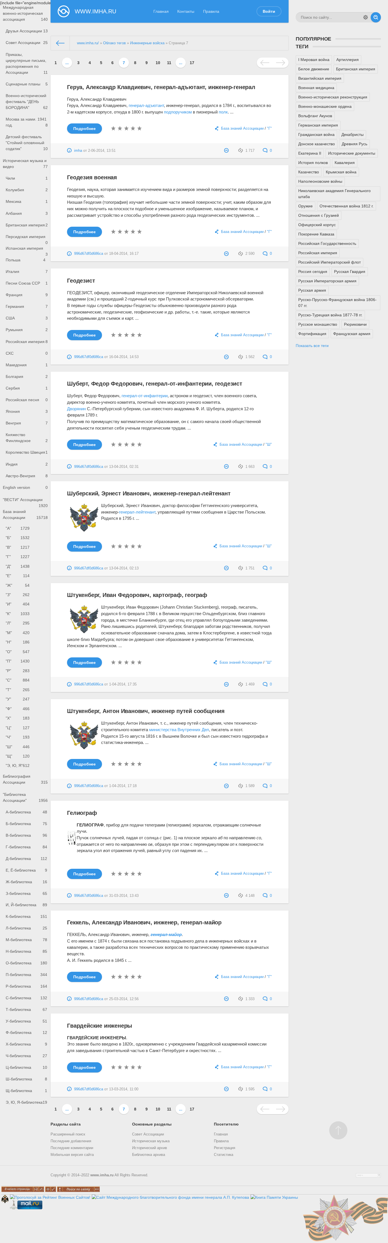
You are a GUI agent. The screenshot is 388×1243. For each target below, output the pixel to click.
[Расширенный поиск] (365, 17)
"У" (18, 699)
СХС (27, 353)
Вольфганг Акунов (315, 115)
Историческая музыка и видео (25, 163)
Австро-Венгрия (27, 476)
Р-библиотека (26, 986)
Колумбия (27, 190)
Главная (161, 11)
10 (158, 62)
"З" (18, 594)
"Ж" (18, 585)
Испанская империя (27, 250)
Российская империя (27, 341)
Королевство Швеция (27, 452)
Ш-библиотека (26, 1079)
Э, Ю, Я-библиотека (26, 1102)
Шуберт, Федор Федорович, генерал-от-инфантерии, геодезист (154, 383)
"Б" (18, 537)
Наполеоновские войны (320, 181)
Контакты (185, 11)
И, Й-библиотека (26, 905)
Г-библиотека (26, 847)
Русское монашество (317, 324)
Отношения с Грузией (318, 215)
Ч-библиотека (26, 1055)
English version (25, 487)
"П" (18, 661)
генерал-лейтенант (137, 512)
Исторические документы (351, 153)
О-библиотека (26, 963)
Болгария (27, 376)
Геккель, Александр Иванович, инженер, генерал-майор (144, 922)
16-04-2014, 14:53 (124, 357)
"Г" (18, 556)
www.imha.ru (102, 1175)
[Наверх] (338, 1130)
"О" (18, 651)
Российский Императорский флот (329, 262)
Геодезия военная (92, 177)
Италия (27, 271)
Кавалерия (345, 162)
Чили (27, 178)
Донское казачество (316, 144)
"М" (18, 632)
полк (223, 112)
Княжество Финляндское (27, 437)
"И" (18, 604)
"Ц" (18, 727)
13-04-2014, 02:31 (124, 467)
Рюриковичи (355, 324)
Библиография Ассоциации (25, 779)
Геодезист (81, 280)
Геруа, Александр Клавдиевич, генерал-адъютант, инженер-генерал (161, 87)
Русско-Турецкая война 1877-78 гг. (330, 315)
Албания (27, 213)
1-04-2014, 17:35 (123, 684)
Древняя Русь (354, 144)
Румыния (27, 329)
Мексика (27, 201)
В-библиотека (26, 835)
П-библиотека (26, 974)
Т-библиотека (26, 1009)
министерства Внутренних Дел (179, 729)
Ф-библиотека (26, 1032)
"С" (18, 680)
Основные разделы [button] (152, 1124)
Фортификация (312, 333)
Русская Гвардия (349, 271)
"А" (18, 528)
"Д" (18, 566)
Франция (27, 295)
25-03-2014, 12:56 (124, 999)
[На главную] (60, 43)
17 (192, 62)
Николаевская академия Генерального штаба (334, 193)
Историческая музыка (151, 1141)
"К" (18, 613)
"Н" (18, 642)
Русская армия (312, 290)
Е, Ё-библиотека (26, 870)
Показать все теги (312, 345)
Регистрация (224, 1148)
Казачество (308, 172)
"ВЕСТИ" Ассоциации (25, 501)
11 (169, 62)
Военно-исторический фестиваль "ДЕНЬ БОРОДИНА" (27, 101)
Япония (27, 411)
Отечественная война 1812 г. (347, 206)
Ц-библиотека (26, 1067)
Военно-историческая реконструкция (332, 97)
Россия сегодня (312, 271)
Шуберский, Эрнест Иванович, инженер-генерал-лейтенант (148, 493)
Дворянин (76, 408)
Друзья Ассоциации (27, 31)
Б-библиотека (26, 823)
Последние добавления (71, 1141)
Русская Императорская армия (327, 281)
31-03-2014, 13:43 (124, 896)
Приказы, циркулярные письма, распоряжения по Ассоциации (27, 63)
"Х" (18, 718)
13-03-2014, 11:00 (123, 1089)
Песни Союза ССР (27, 283)
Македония (27, 365)
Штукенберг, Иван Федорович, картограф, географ (137, 595)
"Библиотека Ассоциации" (25, 797)
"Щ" (18, 756)
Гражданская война (316, 134)
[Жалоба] (227, 151)
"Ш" (18, 746)
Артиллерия (347, 59)
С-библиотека (26, 998)
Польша (25, 260)
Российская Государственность (327, 243)
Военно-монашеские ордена (325, 106)
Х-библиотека (26, 1044)
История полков (313, 162)
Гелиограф (82, 813)
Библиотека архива (148, 1155)
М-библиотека (26, 939)
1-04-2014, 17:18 (123, 786)
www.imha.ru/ (88, 43)
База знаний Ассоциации (25, 514)
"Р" (18, 670)
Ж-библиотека (26, 882)
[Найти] (376, 17)
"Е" (18, 575)
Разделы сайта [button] (66, 1124)
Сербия (27, 388)
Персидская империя (27, 238)
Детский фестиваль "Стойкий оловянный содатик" (27, 142)
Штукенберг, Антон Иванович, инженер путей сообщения (146, 711)
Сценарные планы (27, 84)
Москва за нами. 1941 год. (27, 122)
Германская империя (318, 125)
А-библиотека (26, 812)
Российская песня (27, 399)
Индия (27, 464)
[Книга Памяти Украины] (274, 1197)
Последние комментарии (72, 1148)
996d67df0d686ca (88, 254)
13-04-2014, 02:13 (124, 568)
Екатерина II (309, 153)
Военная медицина (316, 87)
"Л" (18, 623)
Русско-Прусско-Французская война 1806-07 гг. (337, 302)
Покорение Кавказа (316, 234)
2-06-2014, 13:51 (102, 151)
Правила (211, 11)
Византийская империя (319, 78)
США (27, 318)
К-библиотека (26, 916)
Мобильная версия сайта (72, 1155)
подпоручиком (178, 112)
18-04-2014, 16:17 (124, 254)
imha (78, 151)
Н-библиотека (26, 951)
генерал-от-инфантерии (145, 395)
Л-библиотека (26, 928)
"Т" (18, 689)
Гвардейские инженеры (99, 1026)
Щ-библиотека (26, 1090)
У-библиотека (26, 1021)
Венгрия (27, 423)
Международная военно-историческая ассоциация (25, 13)
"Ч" (18, 737)
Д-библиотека (26, 858)
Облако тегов (114, 43)
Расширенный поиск (68, 1134)
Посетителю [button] (226, 1124)
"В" (18, 547)
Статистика (223, 1155)
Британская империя (27, 225)
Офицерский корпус (317, 224)
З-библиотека (26, 893)
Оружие (305, 206)
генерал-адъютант (146, 105)
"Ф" (18, 708)
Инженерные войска (147, 43)
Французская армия (351, 333)
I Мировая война (313, 59)
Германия (27, 306)
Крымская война (341, 172)
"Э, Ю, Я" (18, 765)
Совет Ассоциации (27, 42)
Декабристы (352, 134)
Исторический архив (149, 1148)
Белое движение (313, 69)
